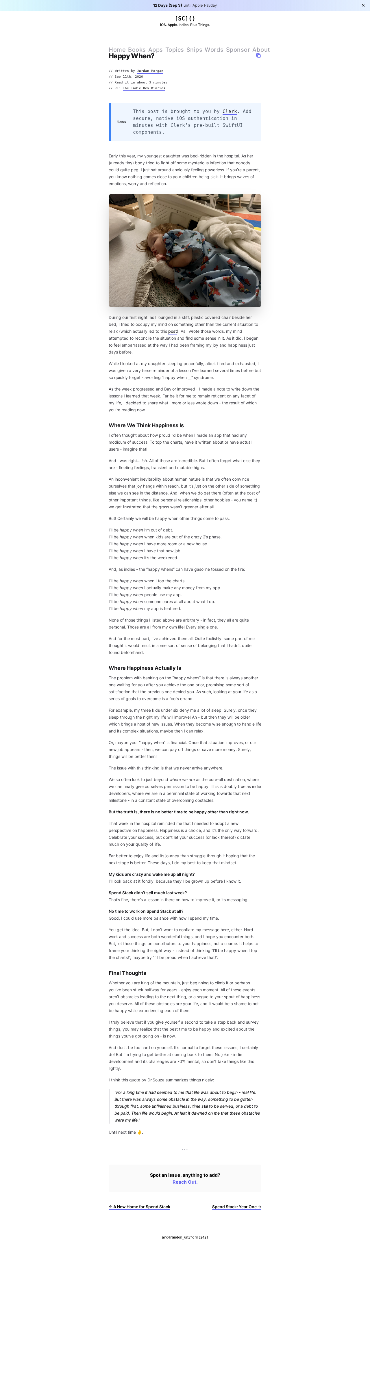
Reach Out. (185, 1182)
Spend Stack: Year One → (236, 1206)
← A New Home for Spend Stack (139, 1206)
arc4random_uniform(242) (185, 1237)
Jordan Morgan (150, 71)
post (172, 331)
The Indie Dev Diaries (144, 88)
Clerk (230, 111)
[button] (258, 55)
